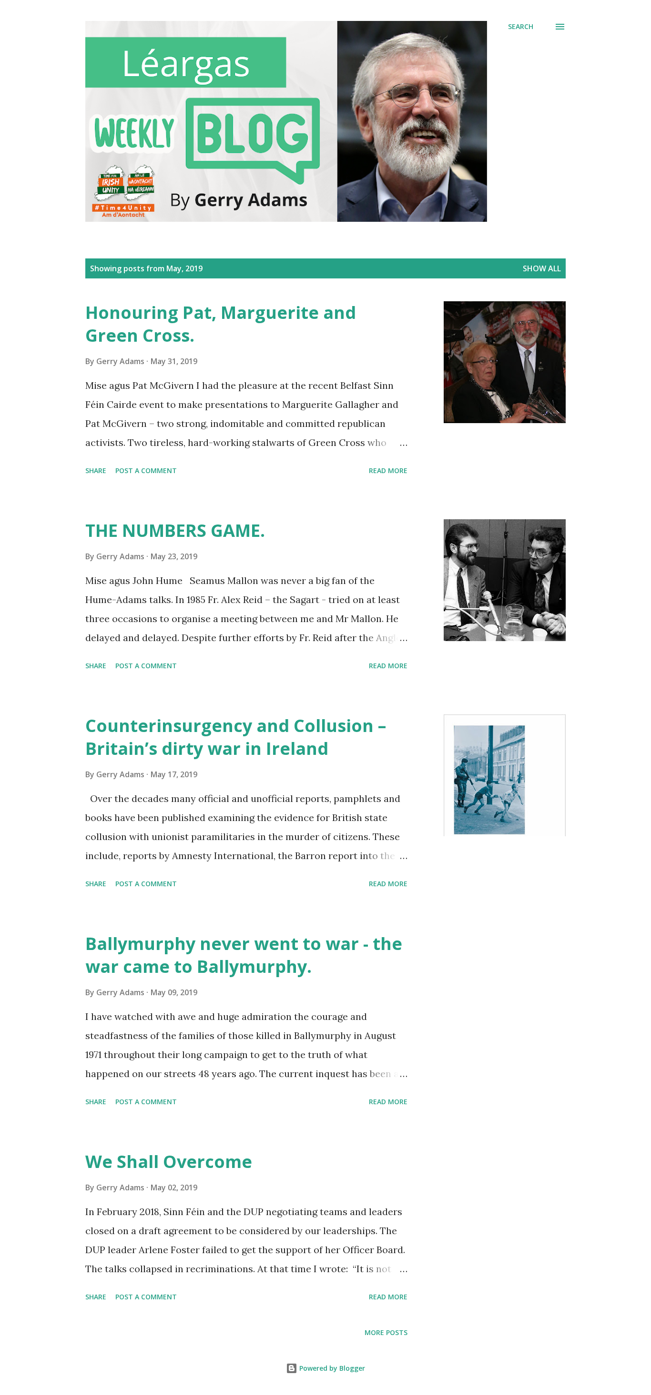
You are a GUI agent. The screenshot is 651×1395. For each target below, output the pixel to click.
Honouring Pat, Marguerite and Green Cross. (220, 324)
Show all (542, 268)
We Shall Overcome (168, 1161)
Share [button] (95, 470)
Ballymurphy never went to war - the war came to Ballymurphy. (243, 955)
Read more (388, 470)
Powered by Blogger (331, 1368)
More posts (386, 1332)
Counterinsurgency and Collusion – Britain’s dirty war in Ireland (235, 737)
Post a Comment (146, 470)
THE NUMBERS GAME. (175, 530)
